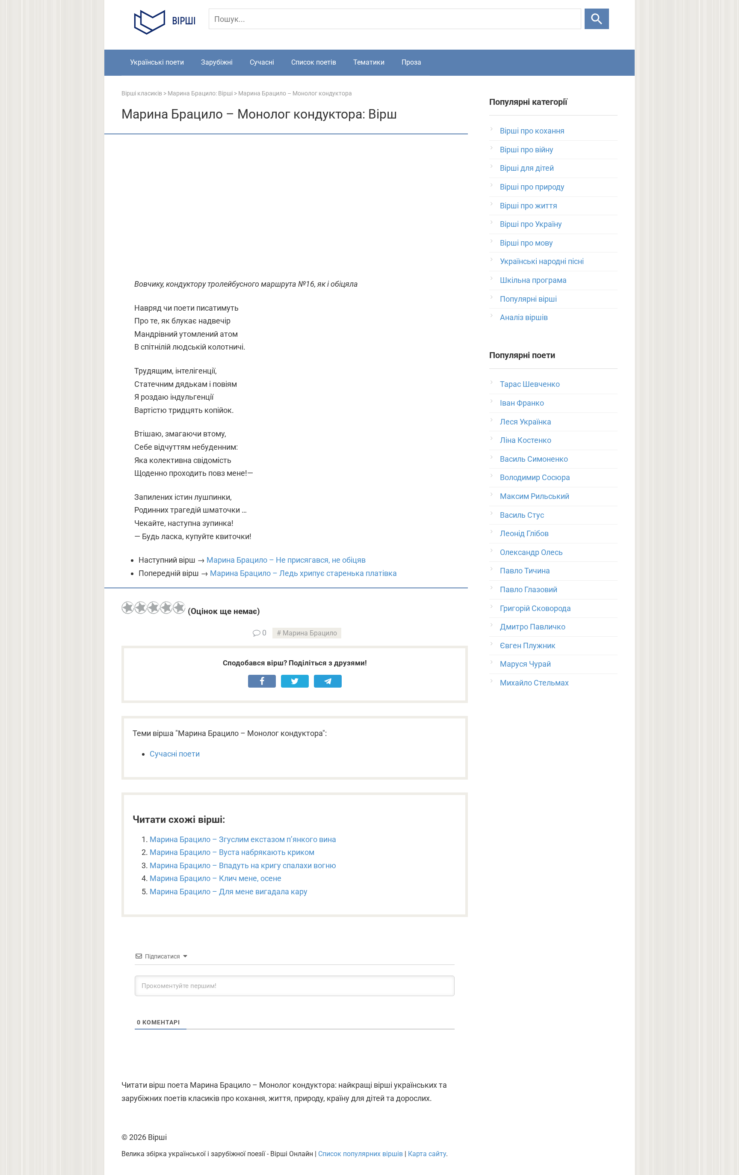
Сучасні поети (175, 753)
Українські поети (157, 62)
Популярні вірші (528, 298)
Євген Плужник (528, 645)
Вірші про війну (526, 149)
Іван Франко (522, 402)
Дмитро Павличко (532, 626)
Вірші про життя (528, 205)
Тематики (368, 62)
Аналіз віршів (524, 317)
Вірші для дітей (527, 167)
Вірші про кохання (532, 130)
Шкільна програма (533, 280)
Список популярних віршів (360, 1154)
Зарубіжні (217, 62)
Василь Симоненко (534, 458)
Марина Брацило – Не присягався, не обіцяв (286, 559)
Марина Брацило (310, 633)
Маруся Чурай (525, 663)
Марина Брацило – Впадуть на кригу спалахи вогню (243, 865)
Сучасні (262, 62)
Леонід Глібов (524, 533)
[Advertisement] (294, 207)
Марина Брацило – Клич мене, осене (215, 878)
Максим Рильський (534, 496)
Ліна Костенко (525, 440)
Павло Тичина (525, 570)
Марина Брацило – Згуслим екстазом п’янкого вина (243, 839)
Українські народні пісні (542, 261)
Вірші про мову (526, 242)
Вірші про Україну (531, 224)
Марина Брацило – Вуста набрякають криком (232, 852)
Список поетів (313, 62)
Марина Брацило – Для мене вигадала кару (228, 891)
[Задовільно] (153, 607)
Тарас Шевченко (530, 384)
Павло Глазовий (528, 589)
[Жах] (127, 607)
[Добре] (166, 607)
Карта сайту (427, 1154)
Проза (411, 62)
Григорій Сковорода (535, 608)
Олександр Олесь (531, 552)
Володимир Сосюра (535, 477)
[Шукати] (597, 19)
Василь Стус (522, 514)
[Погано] (140, 607)
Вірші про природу (532, 186)
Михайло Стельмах (534, 682)
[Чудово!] (179, 607)
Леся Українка (525, 421)
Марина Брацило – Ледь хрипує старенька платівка (303, 573)
